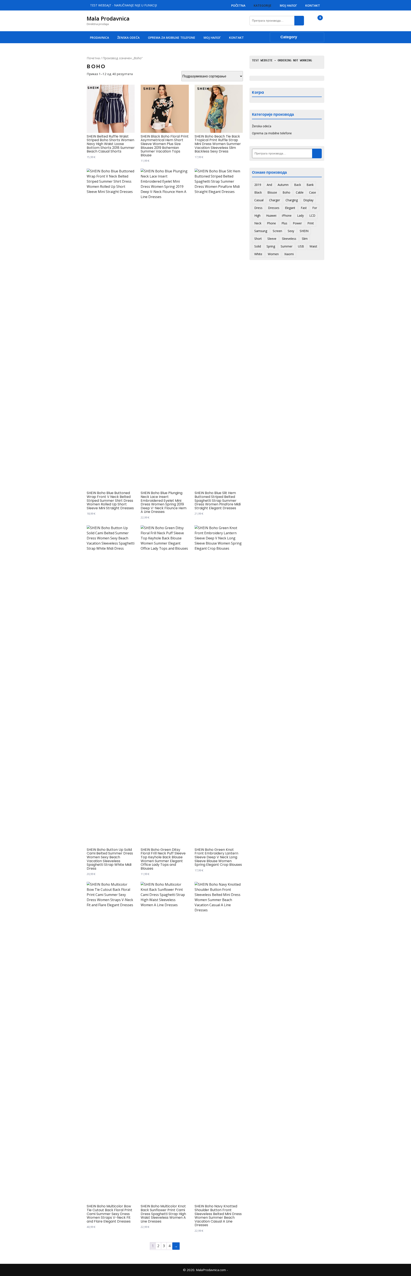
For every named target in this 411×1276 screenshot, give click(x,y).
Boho (286, 192)
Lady (300, 215)
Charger (274, 200)
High (257, 215)
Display (308, 200)
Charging (292, 200)
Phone (271, 223)
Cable (300, 192)
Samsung (260, 231)
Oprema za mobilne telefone (171, 38)
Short (258, 239)
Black (258, 192)
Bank (310, 185)
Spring (271, 246)
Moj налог (288, 5)
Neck (257, 223)
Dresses (273, 208)
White (258, 254)
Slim (305, 239)
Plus (284, 223)
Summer (286, 246)
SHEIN (304, 231)
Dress (258, 208)
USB (301, 246)
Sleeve (271, 239)
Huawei (271, 215)
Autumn (283, 185)
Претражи (299, 20)
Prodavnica (99, 38)
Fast (304, 208)
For (314, 208)
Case (312, 192)
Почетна (93, 58)
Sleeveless (289, 239)
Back (297, 185)
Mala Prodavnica (108, 18)
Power (297, 223)
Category (288, 37)
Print (310, 223)
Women (273, 254)
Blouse (272, 192)
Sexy (291, 231)
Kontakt (312, 5)
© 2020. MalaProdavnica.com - (205, 1270)
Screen (277, 231)
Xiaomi (289, 254)
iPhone (287, 215)
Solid (257, 246)
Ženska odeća (128, 38)
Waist (313, 246)
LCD (312, 215)
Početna (238, 5)
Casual (259, 200)
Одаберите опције (91, 164)
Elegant (290, 208)
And (269, 185)
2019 (257, 185)
